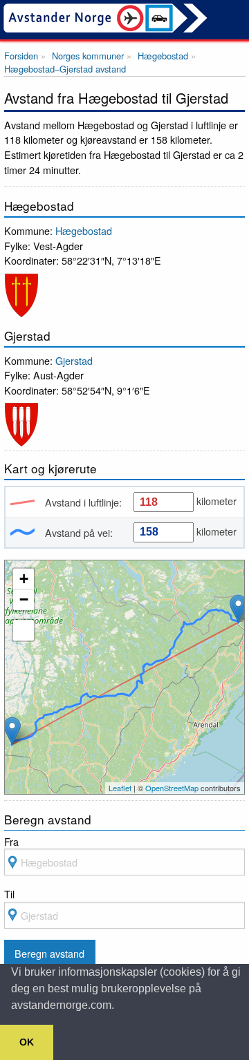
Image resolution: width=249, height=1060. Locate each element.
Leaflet (120, 787)
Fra (11, 841)
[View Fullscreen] (23, 630)
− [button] (23, 599)
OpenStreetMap (172, 787)
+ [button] (23, 578)
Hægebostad (83, 230)
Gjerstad (74, 360)
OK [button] (26, 1042)
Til (9, 894)
